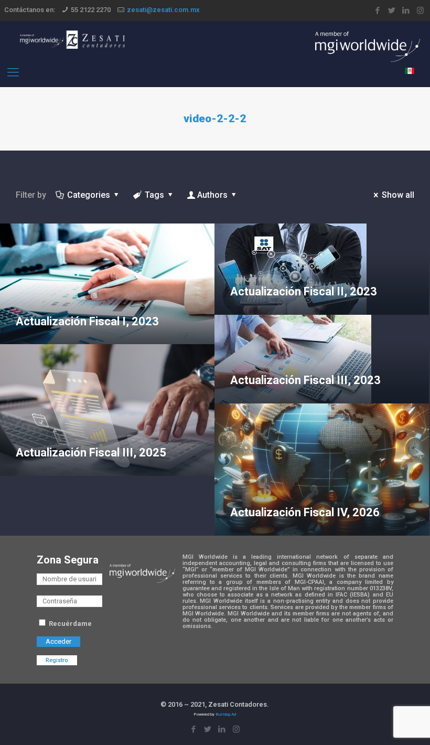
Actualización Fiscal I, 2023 (87, 321)
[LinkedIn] (406, 10)
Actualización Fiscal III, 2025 (91, 452)
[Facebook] (377, 10)
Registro (57, 660)
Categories (88, 195)
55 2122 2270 (91, 10)
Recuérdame (69, 623)
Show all (398, 195)
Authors (212, 195)
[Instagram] (420, 10)
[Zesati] (72, 39)
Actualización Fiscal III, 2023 (305, 380)
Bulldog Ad (226, 714)
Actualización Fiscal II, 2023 (303, 291)
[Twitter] (391, 10)
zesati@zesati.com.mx (163, 10)
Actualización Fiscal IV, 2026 (305, 512)
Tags (154, 195)
